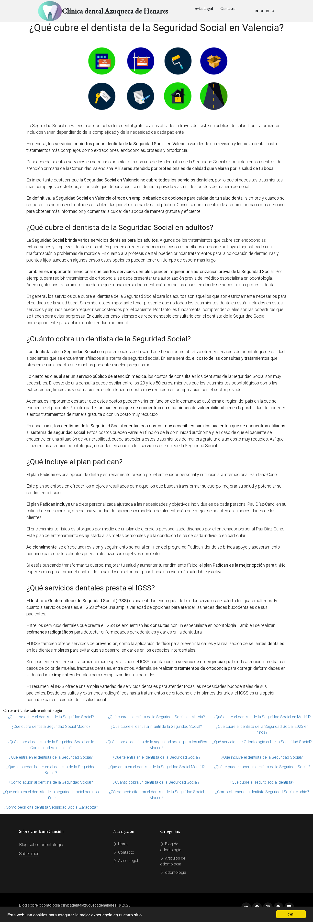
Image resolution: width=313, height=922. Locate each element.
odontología (175, 872)
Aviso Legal (204, 8)
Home (123, 844)
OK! (291, 914)
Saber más (29, 853)
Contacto (227, 8)
